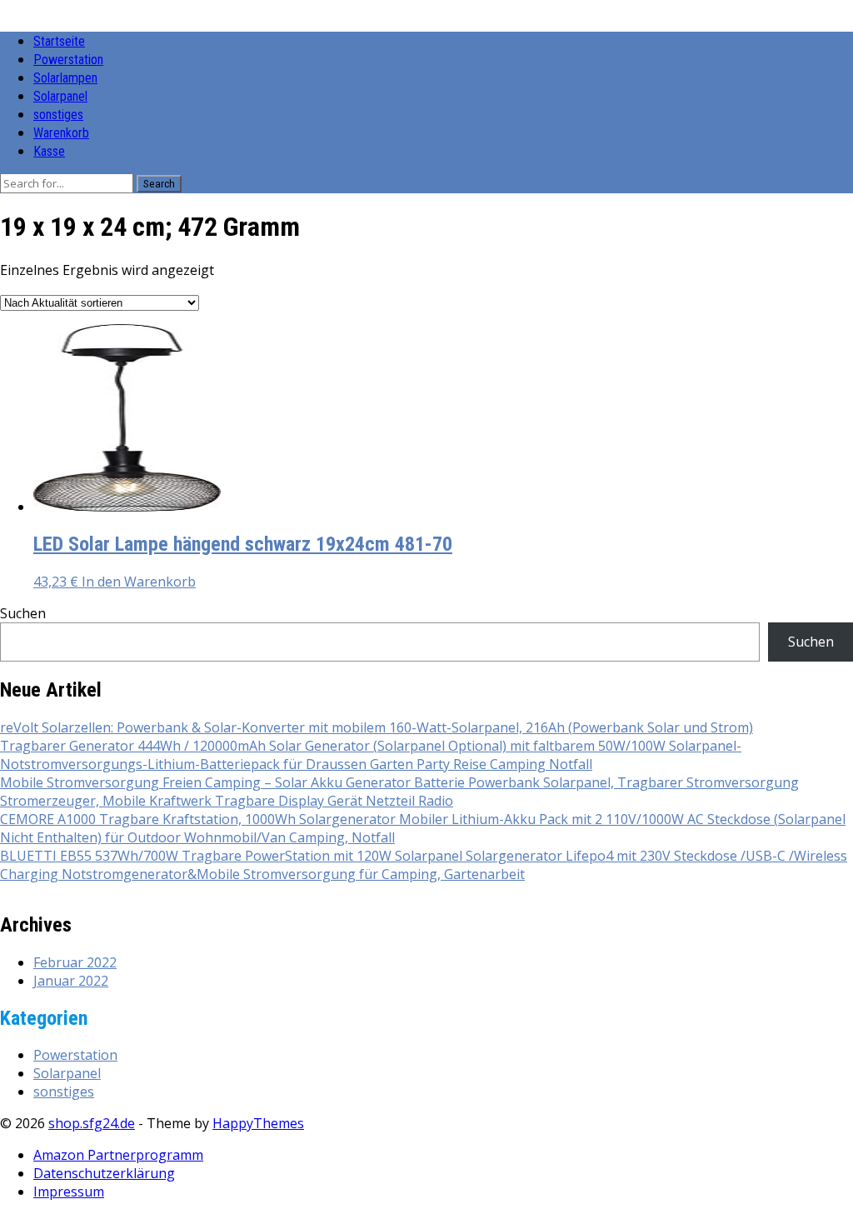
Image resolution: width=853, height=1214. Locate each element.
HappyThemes (258, 1123)
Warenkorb (61, 133)
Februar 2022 (75, 962)
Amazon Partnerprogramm (118, 1155)
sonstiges (58, 114)
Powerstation (68, 59)
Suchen (23, 613)
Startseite (59, 41)
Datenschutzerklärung (104, 1173)
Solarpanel (60, 96)
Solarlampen (65, 78)
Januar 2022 (70, 981)
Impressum (68, 1191)
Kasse (49, 151)
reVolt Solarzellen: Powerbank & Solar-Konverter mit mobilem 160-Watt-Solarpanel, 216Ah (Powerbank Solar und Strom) (376, 727)
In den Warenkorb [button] (139, 581)
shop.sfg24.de (91, 1123)
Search (159, 183)
